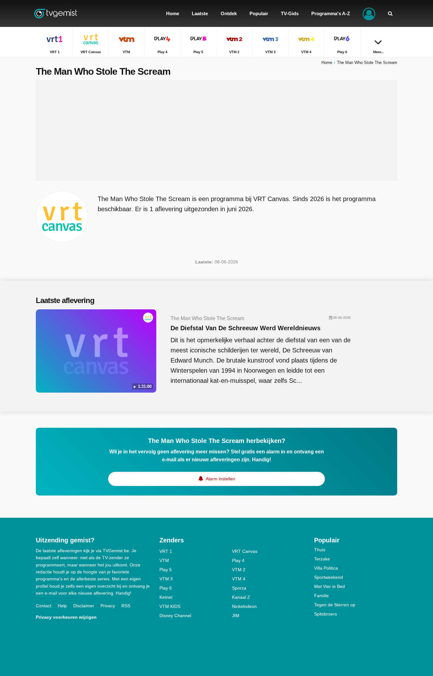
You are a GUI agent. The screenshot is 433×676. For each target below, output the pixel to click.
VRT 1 (165, 551)
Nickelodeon (244, 606)
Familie (321, 595)
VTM (164, 560)
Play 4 (238, 560)
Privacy (107, 605)
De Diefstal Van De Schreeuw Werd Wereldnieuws (245, 328)
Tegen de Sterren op (334, 604)
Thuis (319, 549)
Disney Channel (175, 615)
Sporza (239, 588)
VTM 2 (238, 569)
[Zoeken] (390, 13)
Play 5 (165, 569)
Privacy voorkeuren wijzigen (66, 617)
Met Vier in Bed (329, 586)
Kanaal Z (241, 597)
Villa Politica (326, 568)
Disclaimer (83, 605)
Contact (43, 605)
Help (62, 605)
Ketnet (165, 597)
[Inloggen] (369, 13)
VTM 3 (166, 578)
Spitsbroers (325, 613)
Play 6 (165, 588)
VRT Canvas (244, 551)
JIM (235, 615)
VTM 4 (238, 578)
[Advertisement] (216, 130)
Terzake (322, 558)
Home (326, 62)
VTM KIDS (169, 606)
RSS (125, 605)
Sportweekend (328, 577)
